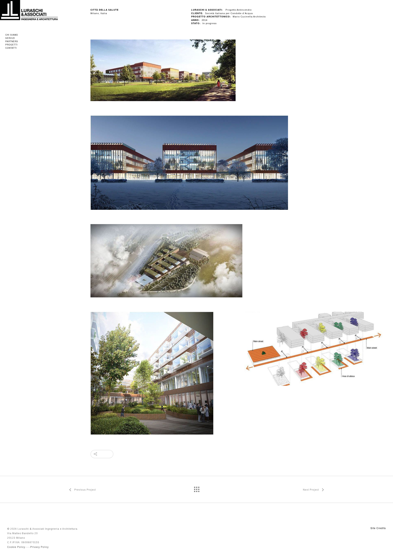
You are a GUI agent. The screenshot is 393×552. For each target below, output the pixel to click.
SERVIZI (10, 38)
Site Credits (378, 528)
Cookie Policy (16, 547)
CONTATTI (11, 47)
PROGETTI (11, 44)
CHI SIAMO (11, 34)
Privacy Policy (39, 547)
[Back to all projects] (196, 488)
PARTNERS (11, 41)
